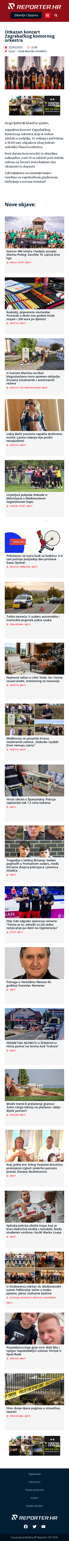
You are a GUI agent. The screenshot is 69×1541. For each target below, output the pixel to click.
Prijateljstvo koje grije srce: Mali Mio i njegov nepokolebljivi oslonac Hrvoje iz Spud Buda (33, 1350)
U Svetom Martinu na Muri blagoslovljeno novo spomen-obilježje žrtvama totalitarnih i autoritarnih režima (33, 378)
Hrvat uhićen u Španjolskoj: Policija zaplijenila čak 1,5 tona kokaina (31, 801)
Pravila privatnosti (35, 1489)
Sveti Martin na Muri (30, 387)
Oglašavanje (34, 1473)
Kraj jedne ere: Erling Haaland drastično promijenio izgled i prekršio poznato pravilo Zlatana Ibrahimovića (34, 1168)
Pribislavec (25, 566)
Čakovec (14, 506)
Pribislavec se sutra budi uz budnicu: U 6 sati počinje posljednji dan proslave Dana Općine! (34, 559)
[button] (47, 15)
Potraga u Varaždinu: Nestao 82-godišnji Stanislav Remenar (29, 983)
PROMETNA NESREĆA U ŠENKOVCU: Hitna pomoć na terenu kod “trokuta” (32, 1044)
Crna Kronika (16, 624)
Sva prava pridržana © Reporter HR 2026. (34, 1537)
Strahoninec (49, 1297)
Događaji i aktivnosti (21, 1297)
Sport (21, 262)
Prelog (13, 262)
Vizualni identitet (34, 1505)
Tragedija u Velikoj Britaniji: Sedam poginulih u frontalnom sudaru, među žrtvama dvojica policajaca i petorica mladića (32, 865)
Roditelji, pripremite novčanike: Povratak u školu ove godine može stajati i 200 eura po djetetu (30, 315)
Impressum (34, 1481)
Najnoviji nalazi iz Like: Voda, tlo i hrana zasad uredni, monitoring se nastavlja (34, 679)
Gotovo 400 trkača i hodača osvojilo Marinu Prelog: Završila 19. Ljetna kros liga (33, 254)
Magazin (14, 1115)
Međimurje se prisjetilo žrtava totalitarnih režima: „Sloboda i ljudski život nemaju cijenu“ (32, 741)
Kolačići (34, 1497)
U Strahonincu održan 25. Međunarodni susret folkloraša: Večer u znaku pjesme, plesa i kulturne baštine (33, 1290)
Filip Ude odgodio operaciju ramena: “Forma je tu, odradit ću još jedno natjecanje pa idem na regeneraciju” (32, 924)
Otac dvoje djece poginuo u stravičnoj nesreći (33, 1410)
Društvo (14, 323)
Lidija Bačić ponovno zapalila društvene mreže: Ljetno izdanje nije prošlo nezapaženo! (34, 437)
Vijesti (28, 262)
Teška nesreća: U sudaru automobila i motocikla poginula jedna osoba (33, 618)
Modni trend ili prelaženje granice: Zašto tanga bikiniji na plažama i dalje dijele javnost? (33, 1107)
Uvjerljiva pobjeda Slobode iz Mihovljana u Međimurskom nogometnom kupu (26, 498)
